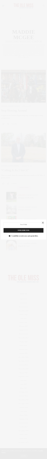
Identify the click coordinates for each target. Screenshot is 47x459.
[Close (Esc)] (43, 223)
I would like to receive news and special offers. (24, 236)
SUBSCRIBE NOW (23, 230)
